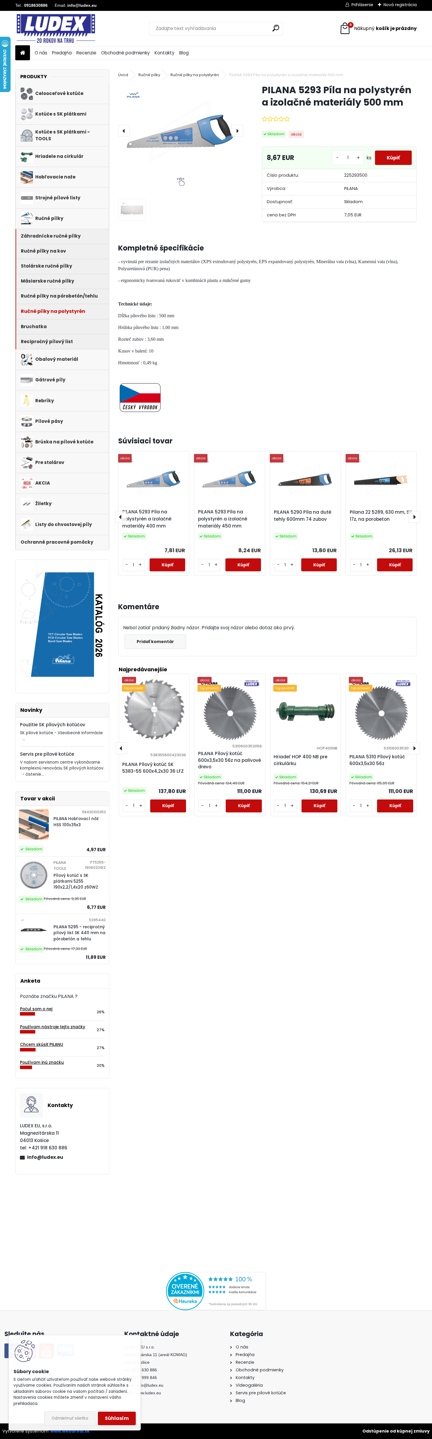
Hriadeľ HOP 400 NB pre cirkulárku (300, 760)
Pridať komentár (155, 642)
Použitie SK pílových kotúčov (52, 725)
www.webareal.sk (70, 1431)
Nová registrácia (400, 5)
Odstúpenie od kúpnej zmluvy (396, 1431)
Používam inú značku (42, 1062)
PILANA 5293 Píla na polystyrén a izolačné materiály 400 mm (146, 519)
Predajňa (62, 53)
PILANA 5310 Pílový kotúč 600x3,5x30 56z (377, 760)
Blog (184, 53)
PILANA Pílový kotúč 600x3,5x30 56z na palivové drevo (229, 760)
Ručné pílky (149, 75)
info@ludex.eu (45, 1157)
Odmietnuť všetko (69, 1418)
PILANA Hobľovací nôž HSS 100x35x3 (75, 821)
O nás (41, 53)
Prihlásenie (362, 5)
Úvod (123, 75)
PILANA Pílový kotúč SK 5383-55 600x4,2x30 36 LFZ (153, 767)
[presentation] (124, 131)
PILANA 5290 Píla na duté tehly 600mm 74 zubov (302, 515)
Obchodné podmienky (125, 53)
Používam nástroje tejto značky (52, 1027)
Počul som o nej (36, 1009)
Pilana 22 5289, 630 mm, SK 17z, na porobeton (381, 515)
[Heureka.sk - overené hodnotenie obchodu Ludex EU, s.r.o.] (216, 1275)
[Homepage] (22, 53)
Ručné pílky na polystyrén (194, 75)
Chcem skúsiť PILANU (41, 1044)
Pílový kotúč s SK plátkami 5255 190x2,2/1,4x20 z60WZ (75, 881)
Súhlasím (117, 1418)
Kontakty (165, 53)
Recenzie (86, 53)
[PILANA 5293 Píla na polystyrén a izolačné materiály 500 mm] (180, 131)
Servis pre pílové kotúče (47, 754)
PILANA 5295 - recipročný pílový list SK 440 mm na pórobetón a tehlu (79, 933)
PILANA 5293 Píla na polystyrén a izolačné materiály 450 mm (222, 519)
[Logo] (55, 28)
